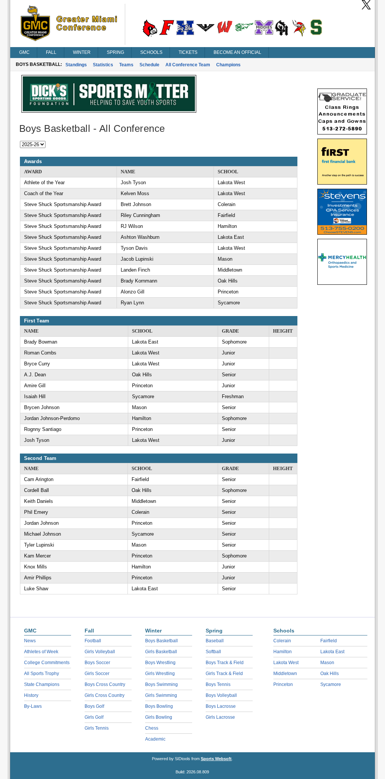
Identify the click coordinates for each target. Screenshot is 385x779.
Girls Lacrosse (220, 717)
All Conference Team (187, 64)
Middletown (285, 673)
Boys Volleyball (221, 695)
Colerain (282, 640)
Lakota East (332, 651)
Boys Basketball (161, 640)
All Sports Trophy (41, 673)
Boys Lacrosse (221, 706)
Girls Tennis (97, 728)
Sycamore (330, 684)
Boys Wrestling (160, 662)
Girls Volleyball (100, 651)
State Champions (41, 684)
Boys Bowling (159, 706)
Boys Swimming (161, 684)
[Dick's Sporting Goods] (108, 111)
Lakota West (286, 662)
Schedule (149, 64)
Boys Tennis (218, 684)
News (30, 640)
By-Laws (33, 706)
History (31, 695)
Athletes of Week (41, 651)
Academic (155, 739)
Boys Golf (94, 706)
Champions (228, 64)
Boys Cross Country (105, 684)
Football (93, 640)
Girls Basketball (161, 651)
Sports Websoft (216, 758)
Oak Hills (329, 673)
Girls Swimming (161, 695)
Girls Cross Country (104, 695)
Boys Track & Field (225, 662)
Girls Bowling (158, 717)
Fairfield (328, 640)
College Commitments (47, 662)
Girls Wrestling (160, 673)
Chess (151, 728)
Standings (76, 64)
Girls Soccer (97, 673)
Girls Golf (94, 717)
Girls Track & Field (224, 673)
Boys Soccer (97, 662)
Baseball (215, 640)
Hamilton (282, 651)
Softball (213, 651)
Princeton (283, 684)
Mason (327, 662)
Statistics (103, 64)
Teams (126, 64)
